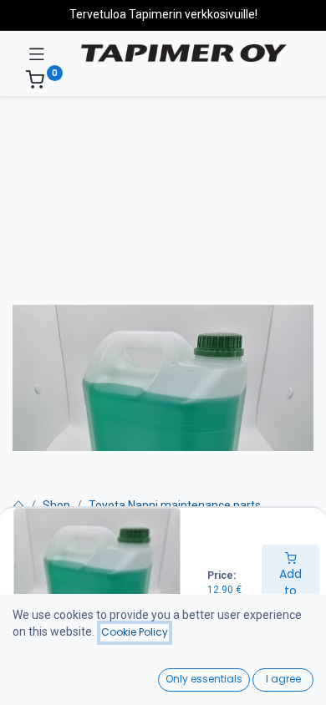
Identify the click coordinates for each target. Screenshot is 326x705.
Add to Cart (290, 590)
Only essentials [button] (204, 679)
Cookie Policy (134, 632)
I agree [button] (283, 679)
